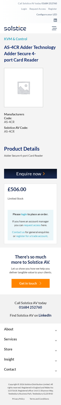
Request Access (37, 8)
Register (52, 8)
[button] (30, 330)
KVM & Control (15, 39)
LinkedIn (45, 315)
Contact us (18, 232)
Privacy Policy (18, 399)
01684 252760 (49, 3)
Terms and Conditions (39, 399)
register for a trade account (31, 236)
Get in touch (28, 283)
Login (24, 8)
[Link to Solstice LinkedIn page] (54, 20)
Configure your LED (46, 14)
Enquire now (28, 173)
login (24, 214)
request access (32, 225)
